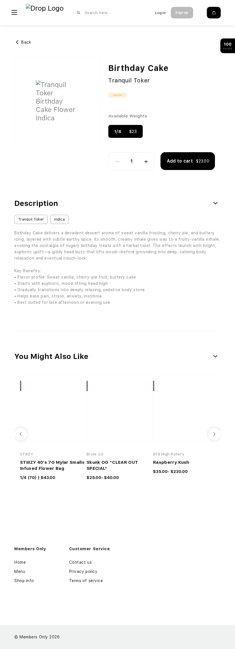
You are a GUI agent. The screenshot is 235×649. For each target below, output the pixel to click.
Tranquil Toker (129, 80)
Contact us (80, 562)
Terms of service (86, 580)
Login (160, 13)
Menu (19, 571)
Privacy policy (83, 571)
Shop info (24, 580)
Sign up (181, 13)
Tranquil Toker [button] (31, 219)
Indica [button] (117, 95)
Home (20, 562)
